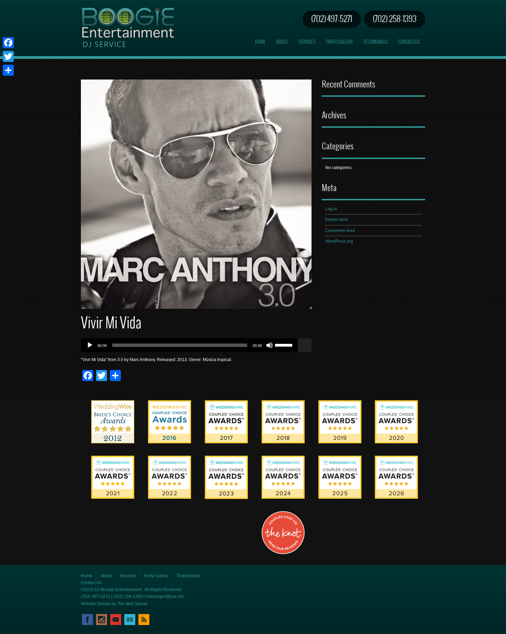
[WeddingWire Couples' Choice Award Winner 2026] (396, 497)
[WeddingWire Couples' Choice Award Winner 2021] (112, 497)
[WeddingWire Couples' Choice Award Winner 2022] (169, 497)
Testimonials (375, 42)
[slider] (284, 344)
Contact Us (409, 42)
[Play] (89, 345)
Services (307, 42)
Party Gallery (339, 42)
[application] (196, 345)
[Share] (8, 70)
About (282, 42)
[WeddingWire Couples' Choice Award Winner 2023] (226, 497)
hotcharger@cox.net (164, 596)
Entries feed (336, 219)
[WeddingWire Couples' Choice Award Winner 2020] (396, 442)
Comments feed (340, 230)
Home (260, 42)
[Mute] (269, 345)
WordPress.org (339, 241)
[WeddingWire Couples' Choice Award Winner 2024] (283, 497)
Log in (331, 209)
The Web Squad (132, 603)
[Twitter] (8, 56)
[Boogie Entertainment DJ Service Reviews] (112, 442)
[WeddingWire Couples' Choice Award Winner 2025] (339, 497)
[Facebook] (8, 43)
